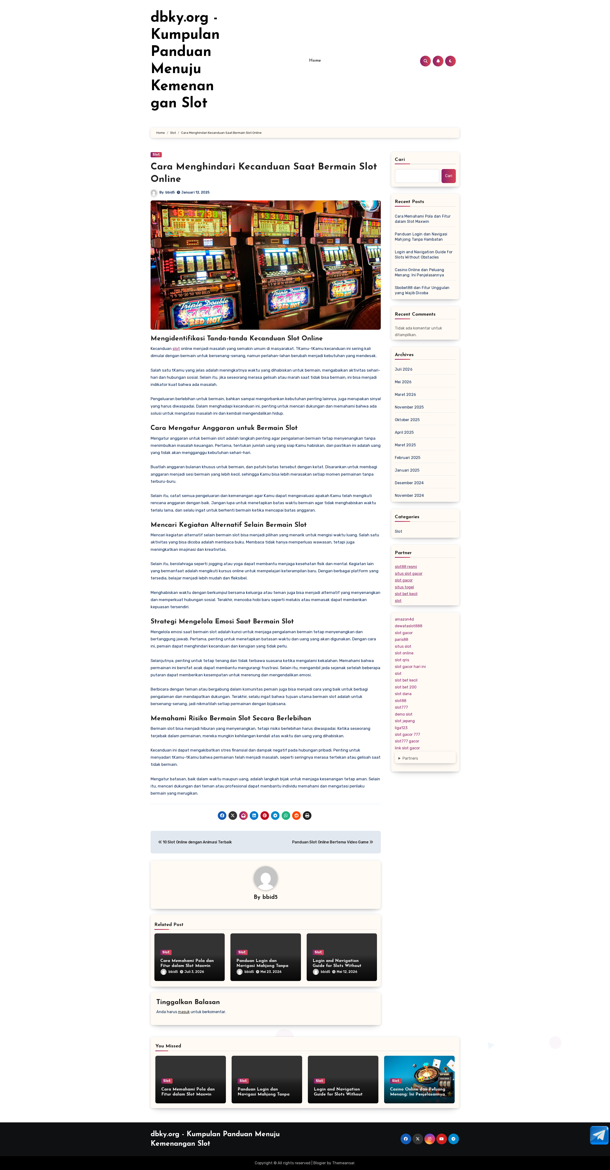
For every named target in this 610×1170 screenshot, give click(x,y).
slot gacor (404, 580)
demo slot (403, 714)
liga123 (401, 728)
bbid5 (170, 192)
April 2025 (404, 432)
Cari (400, 159)
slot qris (402, 660)
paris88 (401, 639)
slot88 (400, 700)
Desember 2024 (409, 483)
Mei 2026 (403, 382)
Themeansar (343, 1163)
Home (315, 61)
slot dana (403, 694)
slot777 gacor (407, 741)
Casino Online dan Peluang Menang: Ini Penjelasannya (419, 272)
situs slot (403, 646)
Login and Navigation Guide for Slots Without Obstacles (337, 966)
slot (176, 348)
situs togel (404, 587)
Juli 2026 (403, 369)
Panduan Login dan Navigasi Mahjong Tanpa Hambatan (262, 966)
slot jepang (405, 721)
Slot (156, 155)
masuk (184, 1012)
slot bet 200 (406, 687)
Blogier (319, 1163)
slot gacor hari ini (410, 666)
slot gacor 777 (407, 734)
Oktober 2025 (407, 420)
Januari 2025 (407, 470)
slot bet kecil (406, 594)
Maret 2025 (405, 445)
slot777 (401, 707)
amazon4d (404, 619)
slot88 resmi (406, 566)
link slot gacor (407, 748)
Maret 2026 (405, 394)
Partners (410, 758)
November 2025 (409, 407)
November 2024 (409, 495)
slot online (404, 653)
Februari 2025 (408, 457)
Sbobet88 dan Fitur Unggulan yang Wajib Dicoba (422, 290)
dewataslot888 (408, 626)
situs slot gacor (408, 573)
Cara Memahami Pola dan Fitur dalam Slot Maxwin (423, 219)
